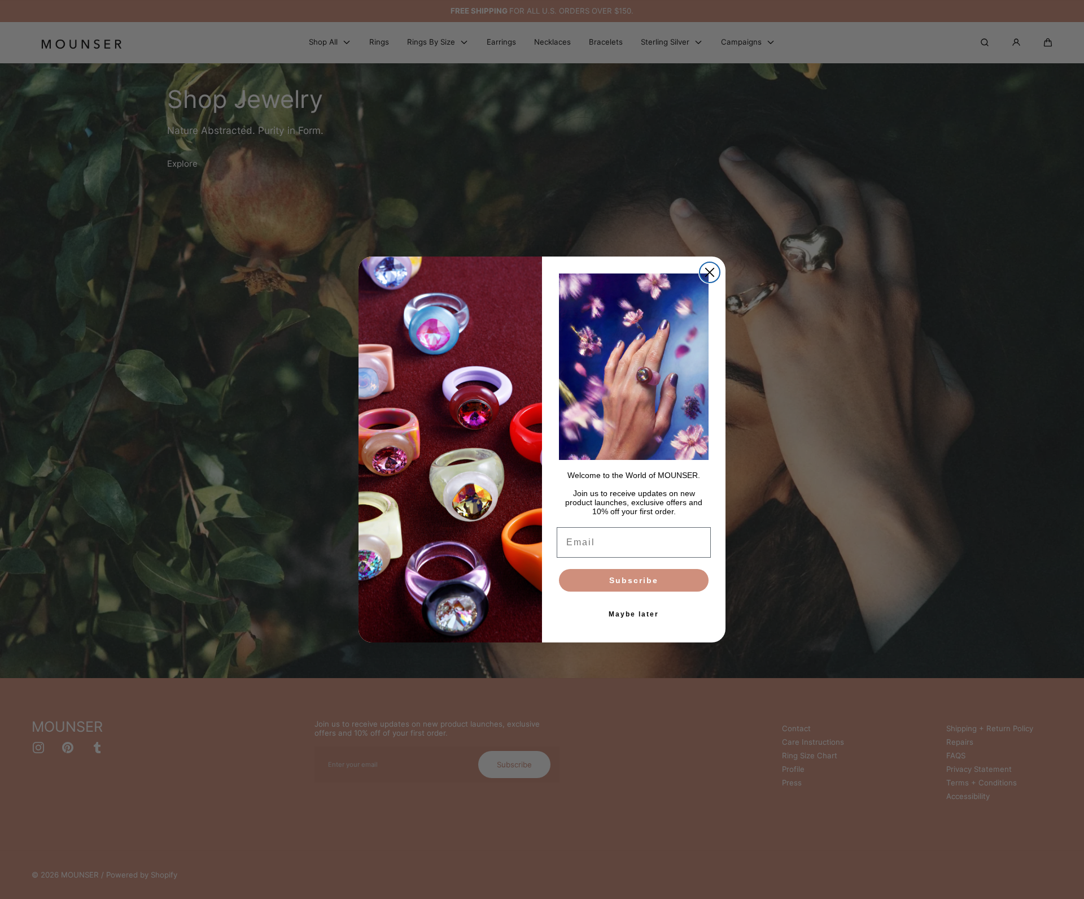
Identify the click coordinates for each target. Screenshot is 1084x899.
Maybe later (634, 614)
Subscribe (633, 580)
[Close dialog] (710, 272)
